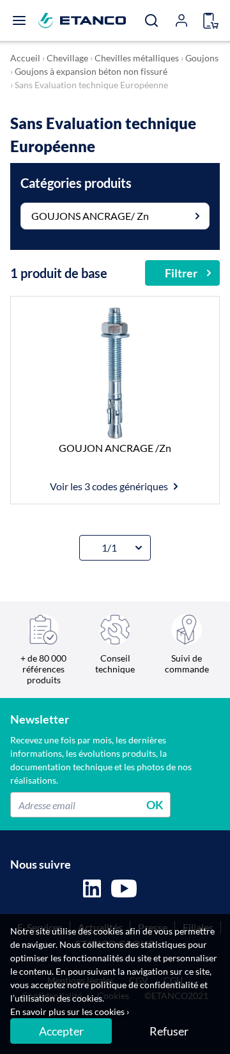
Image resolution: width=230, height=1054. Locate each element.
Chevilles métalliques (137, 57)
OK (155, 805)
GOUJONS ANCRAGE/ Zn (90, 216)
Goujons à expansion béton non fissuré (91, 71)
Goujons (201, 57)
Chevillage (67, 57)
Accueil (25, 57)
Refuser (169, 1031)
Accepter (61, 1031)
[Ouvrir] (19, 20)
